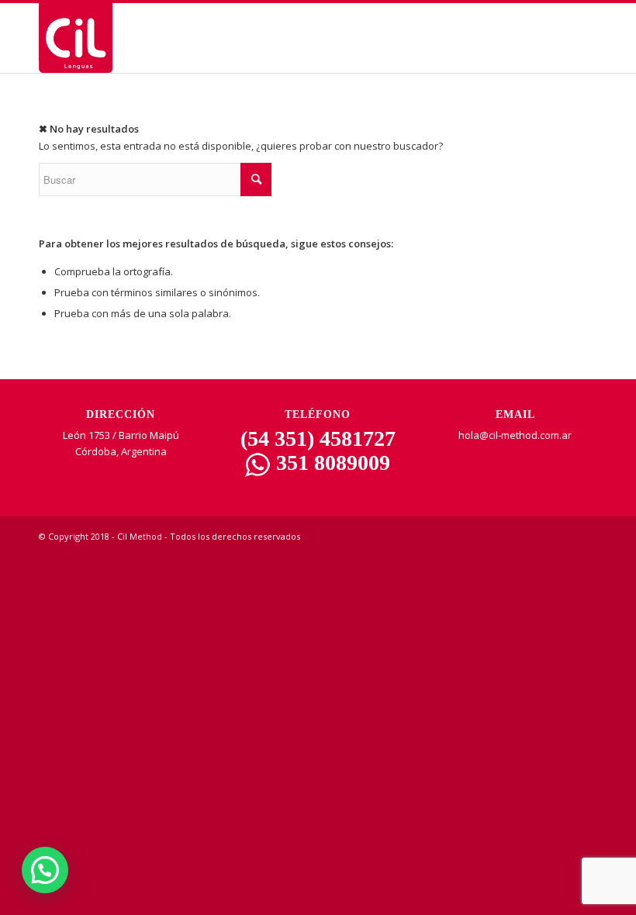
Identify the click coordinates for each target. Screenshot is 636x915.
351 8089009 (330, 463)
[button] (45, 870)
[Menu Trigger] (583, 40)
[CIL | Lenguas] (75, 38)
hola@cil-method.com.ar (515, 435)
